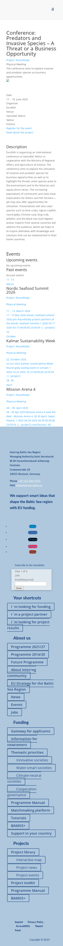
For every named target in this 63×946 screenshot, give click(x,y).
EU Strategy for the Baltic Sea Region (30, 686)
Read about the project (19, 132)
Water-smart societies (34, 767)
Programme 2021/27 (28, 646)
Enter (19, 588)
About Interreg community (21, 672)
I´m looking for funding (31, 606)
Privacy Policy (36, 922)
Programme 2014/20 (28, 654)
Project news (26, 867)
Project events (27, 875)
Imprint (19, 922)
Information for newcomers (22, 741)
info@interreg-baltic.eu (29, 485)
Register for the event (19, 128)
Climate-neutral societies (24, 778)
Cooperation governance (21, 792)
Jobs (14, 712)
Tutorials (18, 818)
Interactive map (29, 859)
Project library (23, 852)
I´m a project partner (29, 614)
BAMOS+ (18, 825)
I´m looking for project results (28, 625)
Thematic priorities (27, 752)
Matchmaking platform (30, 810)
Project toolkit (23, 882)
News (15, 697)
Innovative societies (32, 760)
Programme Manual (28, 802)
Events (16, 704)
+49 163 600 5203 (29, 481)
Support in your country (31, 833)
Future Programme (27, 662)
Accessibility (23, 926)
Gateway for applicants (30, 731)
